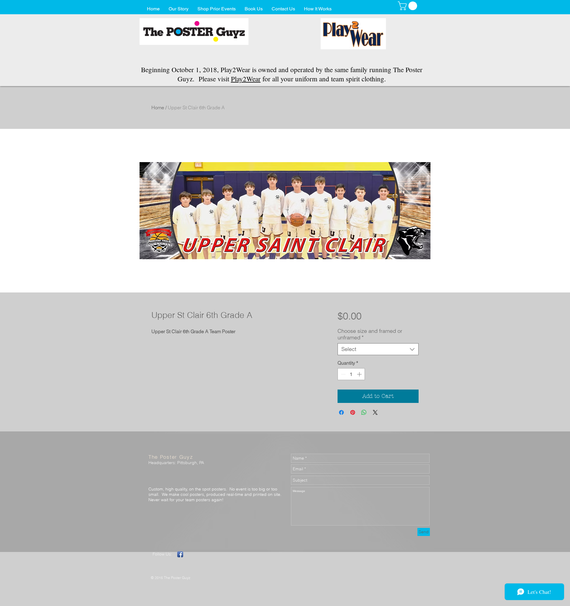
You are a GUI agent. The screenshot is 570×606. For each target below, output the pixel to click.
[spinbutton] (351, 374)
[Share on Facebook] (341, 412)
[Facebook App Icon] (180, 554)
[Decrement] (342, 374)
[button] (408, 5)
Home (157, 107)
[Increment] (360, 374)
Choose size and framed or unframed (370, 334)
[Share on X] (375, 412)
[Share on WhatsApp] (364, 412)
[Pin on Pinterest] (352, 412)
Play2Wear (246, 78)
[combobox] (378, 349)
